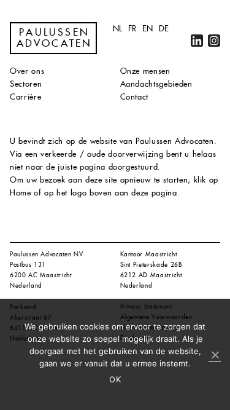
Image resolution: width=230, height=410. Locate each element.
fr (132, 28)
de (164, 28)
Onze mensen (145, 71)
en (147, 28)
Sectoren (26, 84)
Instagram (214, 40)
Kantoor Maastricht (148, 254)
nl (118, 28)
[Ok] (215, 355)
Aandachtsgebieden (156, 84)
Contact (134, 97)
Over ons (27, 71)
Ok (115, 379)
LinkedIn (197, 40)
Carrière (25, 97)
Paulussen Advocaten (55, 38)
